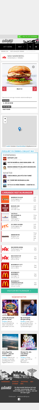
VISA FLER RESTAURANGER (18, 291)
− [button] (5, 121)
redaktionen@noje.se (23, 396)
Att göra (8, 47)
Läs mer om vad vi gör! (28, 392)
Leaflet (8, 146)
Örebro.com (4, 51)
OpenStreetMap (21, 146)
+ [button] (5, 118)
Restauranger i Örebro (17, 51)
